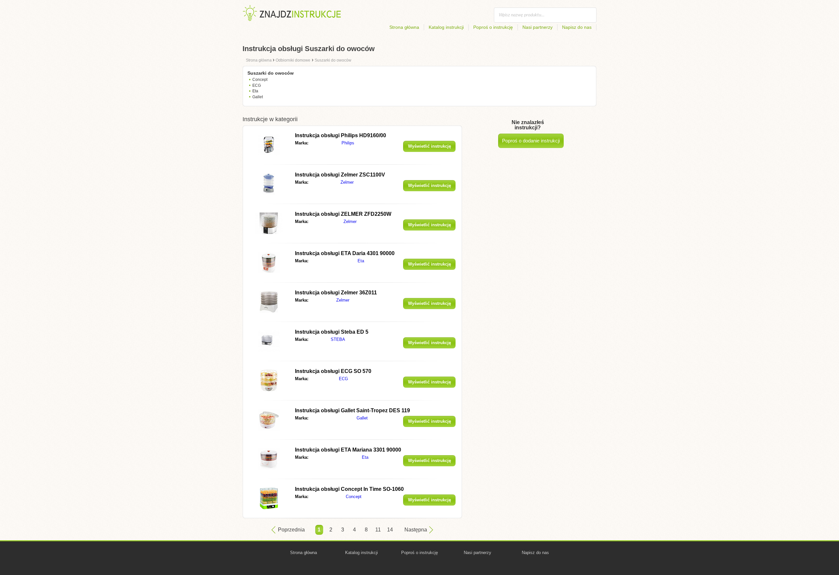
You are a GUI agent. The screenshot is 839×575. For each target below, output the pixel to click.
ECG (256, 85)
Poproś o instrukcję (493, 27)
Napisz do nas (577, 27)
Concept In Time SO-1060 (349, 489)
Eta (255, 91)
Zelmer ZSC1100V (340, 174)
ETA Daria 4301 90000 (345, 253)
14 (390, 529)
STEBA (338, 339)
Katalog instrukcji (446, 27)
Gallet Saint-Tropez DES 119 (352, 410)
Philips (347, 142)
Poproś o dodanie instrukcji (531, 140)
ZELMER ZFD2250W (343, 214)
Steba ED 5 (331, 332)
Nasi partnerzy (537, 27)
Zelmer (347, 182)
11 (378, 529)
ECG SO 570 (333, 371)
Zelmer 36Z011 (336, 292)
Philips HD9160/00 (340, 135)
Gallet (257, 97)
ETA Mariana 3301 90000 (348, 450)
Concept (259, 79)
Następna (415, 529)
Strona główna (404, 27)
